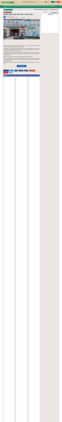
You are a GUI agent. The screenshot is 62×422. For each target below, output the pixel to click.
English (47, 1)
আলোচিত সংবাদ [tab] (54, 12)
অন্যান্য (5, 7)
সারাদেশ (10, 12)
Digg (16, 70)
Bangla (50, 1)
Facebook (6, 70)
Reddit (26, 70)
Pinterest (6, 72)
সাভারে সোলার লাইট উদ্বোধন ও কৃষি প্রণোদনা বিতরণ (38, 9)
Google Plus (32, 70)
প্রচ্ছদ (5, 12)
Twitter (12, 70)
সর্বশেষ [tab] (45, 12)
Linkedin (21, 70)
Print (11, 72)
